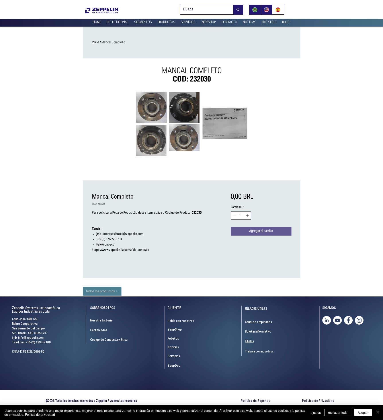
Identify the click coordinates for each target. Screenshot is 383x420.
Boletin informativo (258, 331)
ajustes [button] (316, 412)
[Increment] (247, 215)
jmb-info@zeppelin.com (28, 338)
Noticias (173, 347)
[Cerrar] (377, 412)
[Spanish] (278, 9)
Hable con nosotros (181, 321)
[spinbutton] (241, 215)
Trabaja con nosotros (259, 351)
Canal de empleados (258, 322)
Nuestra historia (101, 320)
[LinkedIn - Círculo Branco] (326, 320)
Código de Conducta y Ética (108, 340)
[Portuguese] (255, 9)
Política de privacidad (40, 414)
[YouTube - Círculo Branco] (337, 320)
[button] (117, 20)
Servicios (174, 356)
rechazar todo (338, 412)
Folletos (173, 339)
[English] (266, 9)
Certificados (98, 330)
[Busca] (238, 9)
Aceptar (363, 412)
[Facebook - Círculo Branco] (348, 320)
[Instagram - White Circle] (359, 320)
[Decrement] (234, 215)
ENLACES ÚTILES (255, 309)
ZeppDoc (174, 366)
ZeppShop (175, 329)
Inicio (95, 42)
